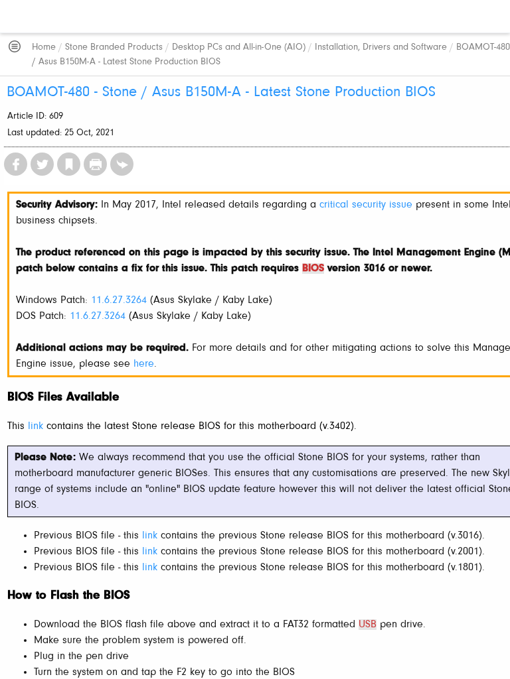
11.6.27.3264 (119, 300)
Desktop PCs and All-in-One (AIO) (238, 47)
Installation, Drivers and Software (381, 47)
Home (44, 47)
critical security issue (365, 205)
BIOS (313, 268)
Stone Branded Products (114, 47)
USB (368, 624)
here (143, 364)
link (35, 426)
